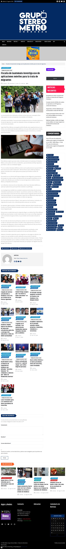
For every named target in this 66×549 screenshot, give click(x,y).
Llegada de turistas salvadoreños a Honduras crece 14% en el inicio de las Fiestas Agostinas (7, 295)
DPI (49, 186)
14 (59, 525)
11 (53, 525)
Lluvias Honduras (52, 204)
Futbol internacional (52, 193)
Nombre (3, 437)
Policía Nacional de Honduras (54, 216)
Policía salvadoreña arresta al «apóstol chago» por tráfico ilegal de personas (21, 364)
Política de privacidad (60, 543)
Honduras (50, 198)
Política (49, 218)
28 (59, 530)
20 (57, 528)
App (54, 41)
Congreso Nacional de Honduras (55, 180)
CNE (49, 177)
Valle (60, 227)
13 (57, 525)
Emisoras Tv (24, 546)
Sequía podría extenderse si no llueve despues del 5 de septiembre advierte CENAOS (57, 486)
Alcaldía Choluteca (52, 161)
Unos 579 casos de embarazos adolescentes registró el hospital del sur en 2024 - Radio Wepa (55, 140)
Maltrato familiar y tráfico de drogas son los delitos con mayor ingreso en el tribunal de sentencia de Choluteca (24, 486)
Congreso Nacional (58, 177)
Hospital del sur (51, 200)
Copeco (49, 182)
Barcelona (50, 168)
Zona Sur (60, 229)
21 (59, 528)
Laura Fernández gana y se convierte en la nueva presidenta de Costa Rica (7, 402)
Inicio (3, 41)
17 (51, 528)
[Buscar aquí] (64, 41)
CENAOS (58, 168)
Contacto (4, 45)
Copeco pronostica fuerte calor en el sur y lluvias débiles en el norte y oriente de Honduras (55, 115)
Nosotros (9, 41)
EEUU (49, 189)
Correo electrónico (6, 443)
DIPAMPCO (57, 182)
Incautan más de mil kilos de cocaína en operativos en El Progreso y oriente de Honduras (55, 103)
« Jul (57, 535)
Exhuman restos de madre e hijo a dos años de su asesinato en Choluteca (41, 485)
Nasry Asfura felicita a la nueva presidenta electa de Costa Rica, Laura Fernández (36, 363)
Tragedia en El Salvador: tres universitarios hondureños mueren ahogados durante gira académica (21, 328)
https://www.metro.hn (22, 258)
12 (55, 525)
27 (57, 530)
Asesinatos (50, 164)
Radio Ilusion (48, 41)
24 (51, 530)
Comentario (4, 425)
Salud (56, 218)
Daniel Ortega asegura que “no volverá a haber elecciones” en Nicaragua (22, 295)
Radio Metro (38, 41)
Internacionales (51, 202)
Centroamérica (6, 248)
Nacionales (60, 211)
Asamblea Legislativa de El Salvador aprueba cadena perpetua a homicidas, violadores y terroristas (36, 326)
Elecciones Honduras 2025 (54, 191)
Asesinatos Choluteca (53, 166)
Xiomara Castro (51, 229)
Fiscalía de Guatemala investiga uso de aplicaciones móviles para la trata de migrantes (26, 64)
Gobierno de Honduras (53, 195)
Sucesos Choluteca (52, 223)
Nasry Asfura (51, 214)
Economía (55, 186)
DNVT (49, 184)
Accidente (50, 155)
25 (53, 530)
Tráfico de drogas (52, 227)
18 (53, 528)
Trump (61, 225)
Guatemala (15, 248)
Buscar (50, 69)
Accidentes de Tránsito (53, 159)
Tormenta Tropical (52, 225)
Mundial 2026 (51, 211)
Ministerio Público (52, 209)
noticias (5, 83)
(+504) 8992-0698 (27, 520)
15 (61, 525)
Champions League (52, 173)
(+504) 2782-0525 (26, 519)
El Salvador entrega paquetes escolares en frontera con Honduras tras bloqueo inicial (36, 296)
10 (51, 525)
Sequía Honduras (52, 220)
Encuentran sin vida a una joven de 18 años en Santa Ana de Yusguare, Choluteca (54, 97)
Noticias (16, 41)
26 (55, 530)
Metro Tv (23, 41)
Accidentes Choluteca (53, 157)
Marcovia (50, 207)
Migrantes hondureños (26, 248)
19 (55, 528)
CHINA (49, 175)
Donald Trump (57, 184)
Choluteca (57, 175)
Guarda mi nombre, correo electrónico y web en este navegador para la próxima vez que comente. (21, 452)
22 (61, 528)
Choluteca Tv (30, 41)
